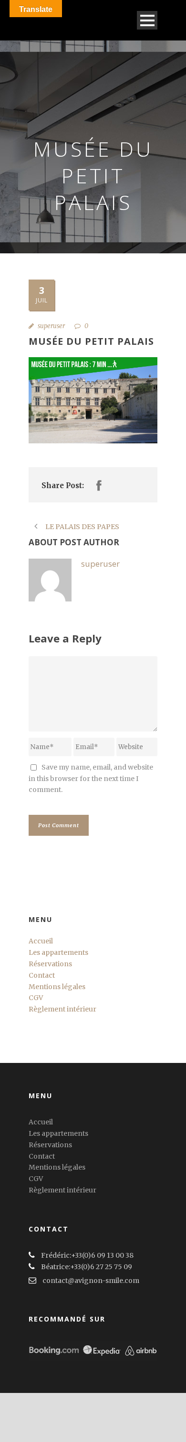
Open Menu (147, 20)
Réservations (50, 964)
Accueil (41, 941)
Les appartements (58, 952)
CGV (36, 997)
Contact (42, 975)
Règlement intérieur (62, 1009)
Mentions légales (57, 986)
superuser (51, 326)
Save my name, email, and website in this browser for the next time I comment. (91, 778)
